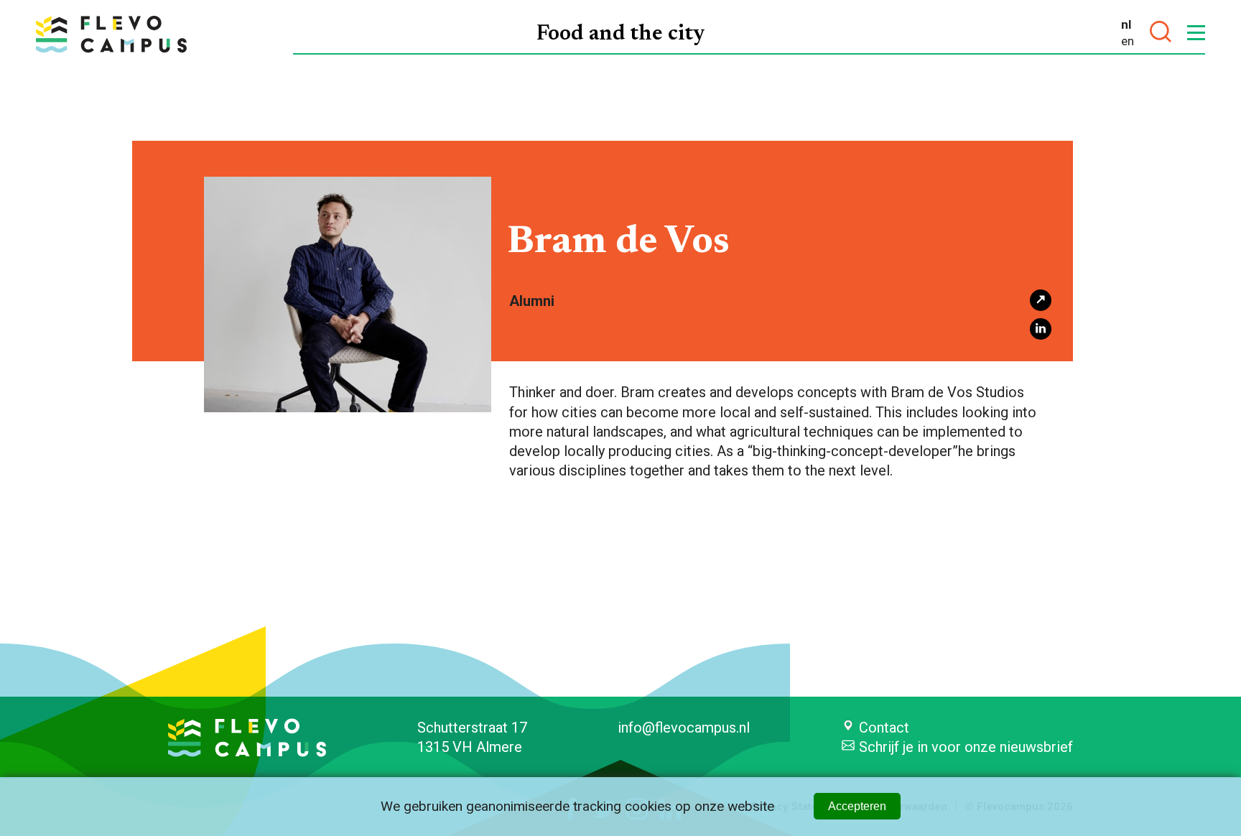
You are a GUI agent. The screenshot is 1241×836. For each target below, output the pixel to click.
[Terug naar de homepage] (111, 34)
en (1127, 41)
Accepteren (857, 806)
